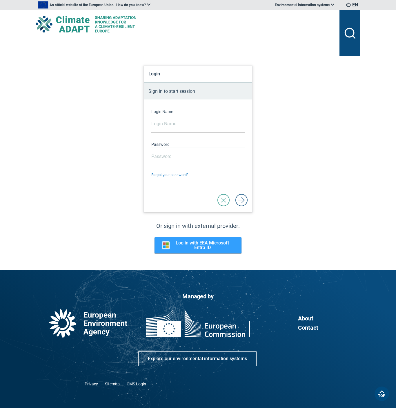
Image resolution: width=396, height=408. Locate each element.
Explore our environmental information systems (197, 358)
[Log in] (241, 200)
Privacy (91, 384)
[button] (223, 200)
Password (160, 144)
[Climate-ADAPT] (185, 24)
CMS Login (136, 384)
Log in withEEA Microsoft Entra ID (202, 245)
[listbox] (94, 5)
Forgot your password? (169, 175)
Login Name (162, 111)
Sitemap (112, 384)
